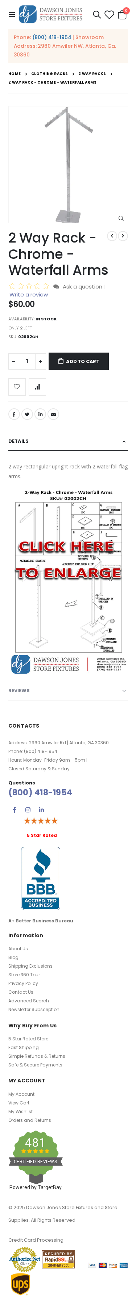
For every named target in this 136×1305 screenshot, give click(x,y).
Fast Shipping (23, 1047)
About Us (18, 949)
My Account (21, 1094)
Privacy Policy (23, 983)
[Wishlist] (109, 15)
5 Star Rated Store (28, 1039)
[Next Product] (123, 236)
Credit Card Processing (35, 1240)
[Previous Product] (112, 236)
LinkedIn (40, 414)
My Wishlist (20, 1111)
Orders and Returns (29, 1120)
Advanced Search (28, 1001)
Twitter (27, 414)
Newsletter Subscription (33, 1009)
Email (53, 414)
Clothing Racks (49, 74)
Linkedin (41, 809)
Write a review (28, 294)
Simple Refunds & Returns (36, 1056)
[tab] (68, 441)
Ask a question (82, 286)
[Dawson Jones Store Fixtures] (50, 14)
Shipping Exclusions (30, 966)
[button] (121, 218)
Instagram (27, 809)
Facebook (14, 414)
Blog (13, 957)
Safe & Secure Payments (35, 1065)
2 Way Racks (92, 74)
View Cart (18, 1103)
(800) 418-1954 (51, 37)
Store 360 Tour (24, 975)
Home (14, 73)
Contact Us (20, 992)
